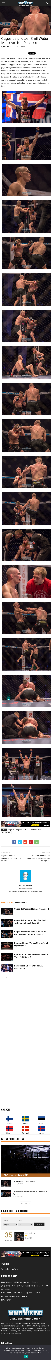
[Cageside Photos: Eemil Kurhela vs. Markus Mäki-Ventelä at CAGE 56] (7, 934)
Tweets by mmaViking (9, 1269)
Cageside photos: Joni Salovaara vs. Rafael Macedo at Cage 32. (38, 858)
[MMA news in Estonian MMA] (42, 1118)
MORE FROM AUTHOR (21, 902)
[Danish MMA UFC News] (25, 1128)
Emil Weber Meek (35, 830)
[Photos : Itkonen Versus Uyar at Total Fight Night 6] (7, 946)
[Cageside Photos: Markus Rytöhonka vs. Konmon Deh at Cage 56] (7, 923)
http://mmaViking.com (25, 888)
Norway (9, 1133)
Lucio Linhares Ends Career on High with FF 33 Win (20, 1293)
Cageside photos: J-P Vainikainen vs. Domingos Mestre (11, 858)
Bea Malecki (30, 1233)
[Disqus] (25, 1012)
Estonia (41, 1123)
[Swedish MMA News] (9, 1118)
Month (6, 1220)
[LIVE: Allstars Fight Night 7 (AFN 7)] (25, 1161)
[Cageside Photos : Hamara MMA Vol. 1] (7, 912)
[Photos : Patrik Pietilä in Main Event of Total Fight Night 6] (7, 957)
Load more (24, 1203)
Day (20, 1220)
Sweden (25, 1123)
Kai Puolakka (6, 832)
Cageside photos (21, 830)
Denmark (25, 1133)
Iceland (41, 1133)
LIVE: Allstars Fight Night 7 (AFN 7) (16, 1174)
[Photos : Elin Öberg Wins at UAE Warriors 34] (7, 968)
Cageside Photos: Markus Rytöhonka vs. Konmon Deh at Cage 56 (30, 1192)
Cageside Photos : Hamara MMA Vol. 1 (31, 909)
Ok (26, 1356)
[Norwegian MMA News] (9, 1128)
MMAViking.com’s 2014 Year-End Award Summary (20, 1282)
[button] (47, 3)
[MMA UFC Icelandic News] (42, 1128)
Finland (9, 1123)
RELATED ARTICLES (7, 902)
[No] (48, 1352)
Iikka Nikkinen (8, 47)
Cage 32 (11, 830)
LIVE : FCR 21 (6, 1300)
